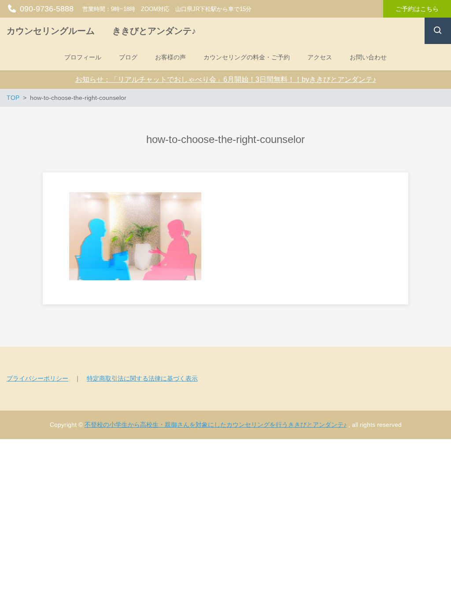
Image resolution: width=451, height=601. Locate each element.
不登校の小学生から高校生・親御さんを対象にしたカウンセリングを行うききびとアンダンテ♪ (216, 424)
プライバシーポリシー (37, 378)
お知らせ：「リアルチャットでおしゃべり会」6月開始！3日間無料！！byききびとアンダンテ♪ (225, 79)
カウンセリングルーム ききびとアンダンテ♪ (101, 31)
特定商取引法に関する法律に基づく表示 (142, 378)
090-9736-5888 (47, 8)
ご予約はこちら (417, 8)
